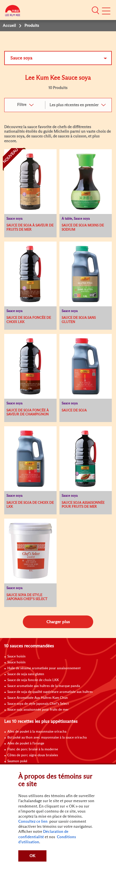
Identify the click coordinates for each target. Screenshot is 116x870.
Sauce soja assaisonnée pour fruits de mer (38, 709)
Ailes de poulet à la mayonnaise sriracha (36, 731)
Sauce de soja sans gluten (25, 674)
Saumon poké (17, 761)
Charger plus (58, 622)
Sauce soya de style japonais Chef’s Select (38, 704)
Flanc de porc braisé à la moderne (32, 749)
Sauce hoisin (16, 656)
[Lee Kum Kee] (12, 12)
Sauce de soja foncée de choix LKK (33, 680)
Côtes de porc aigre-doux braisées (32, 755)
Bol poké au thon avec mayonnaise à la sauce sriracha (47, 737)
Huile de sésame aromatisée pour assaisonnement (44, 668)
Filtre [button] (21, 105)
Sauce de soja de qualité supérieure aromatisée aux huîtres (50, 692)
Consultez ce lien (33, 822)
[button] (95, 10)
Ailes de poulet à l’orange (25, 743)
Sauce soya (21, 58)
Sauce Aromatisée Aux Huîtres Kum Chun (37, 698)
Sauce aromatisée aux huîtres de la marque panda (43, 686)
